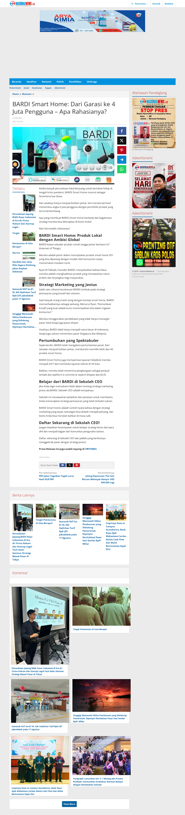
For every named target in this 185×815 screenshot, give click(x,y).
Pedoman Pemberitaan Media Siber (147, 273)
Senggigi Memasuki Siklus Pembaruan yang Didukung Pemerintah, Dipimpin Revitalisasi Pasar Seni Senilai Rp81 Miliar (92, 530)
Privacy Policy (138, 276)
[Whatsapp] (121, 169)
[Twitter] (69, 465)
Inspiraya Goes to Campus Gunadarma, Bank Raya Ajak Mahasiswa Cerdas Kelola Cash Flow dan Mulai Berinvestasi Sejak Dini (116, 536)
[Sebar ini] (121, 131)
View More (69, 804)
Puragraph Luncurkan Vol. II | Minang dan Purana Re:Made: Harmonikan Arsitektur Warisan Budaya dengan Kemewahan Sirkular (98, 781)
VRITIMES (91, 449)
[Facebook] (62, 465)
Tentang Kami (163, 271)
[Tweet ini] (121, 140)
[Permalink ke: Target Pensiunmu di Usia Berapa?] (46, 510)
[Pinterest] (77, 465)
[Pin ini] (121, 150)
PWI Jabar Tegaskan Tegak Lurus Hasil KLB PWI (56, 476)
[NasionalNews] (22, 3)
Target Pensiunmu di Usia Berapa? (90, 629)
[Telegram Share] (121, 160)
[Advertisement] (92, 56)
